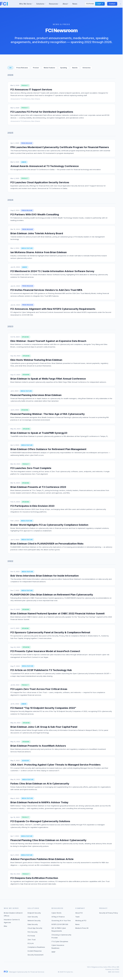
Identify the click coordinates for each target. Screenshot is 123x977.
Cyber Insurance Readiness (58, 946)
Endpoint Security (34, 913)
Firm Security (32, 932)
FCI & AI (31, 943)
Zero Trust (32, 939)
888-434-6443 (113, 972)
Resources (55, 4)
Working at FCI (80, 920)
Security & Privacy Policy (108, 913)
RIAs (5, 926)
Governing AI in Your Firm (61, 920)
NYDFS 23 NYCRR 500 (60, 924)
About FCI (79, 913)
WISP (53, 952)
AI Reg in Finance (58, 917)
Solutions (41, 4)
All (10, 68)
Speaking (63, 68)
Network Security (34, 920)
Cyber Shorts (56, 913)
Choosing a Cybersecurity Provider (61, 936)
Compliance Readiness (36, 947)
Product (36, 68)
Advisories (86, 68)
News (74, 4)
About (67, 4)
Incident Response (35, 951)
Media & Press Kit (81, 928)
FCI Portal (31, 936)
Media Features (49, 68)
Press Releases (22, 68)
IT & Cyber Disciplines (60, 941)
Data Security (33, 924)
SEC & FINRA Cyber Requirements (59, 929)
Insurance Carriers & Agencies (12, 921)
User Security (33, 917)
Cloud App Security (35, 928)
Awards (75, 68)
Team (77, 917)
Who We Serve (26, 4)
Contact (112, 4)
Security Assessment (35, 955)
